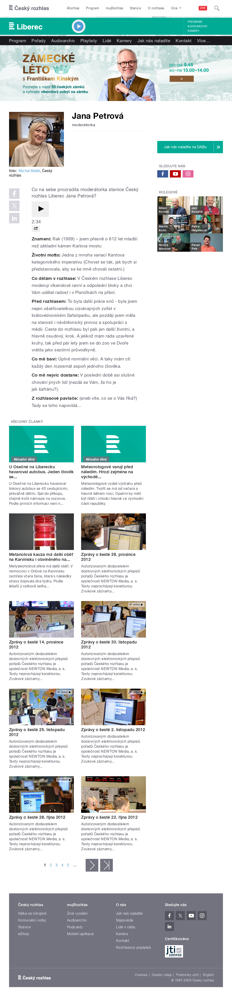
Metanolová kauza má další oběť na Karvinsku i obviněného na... (41, 557)
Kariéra (122, 934)
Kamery (193, 30)
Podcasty (75, 927)
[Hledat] (217, 8)
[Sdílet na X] (14, 206)
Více (203, 40)
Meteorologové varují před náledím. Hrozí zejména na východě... (107, 471)
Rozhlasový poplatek (133, 947)
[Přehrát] (40, 209)
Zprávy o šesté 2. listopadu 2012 (113, 729)
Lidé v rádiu (125, 927)
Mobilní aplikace (80, 934)
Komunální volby (32, 920)
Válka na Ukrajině (32, 913)
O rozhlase (156, 8)
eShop (23, 934)
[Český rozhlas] (29, 8)
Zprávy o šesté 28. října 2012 (37, 817)
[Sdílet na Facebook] (14, 193)
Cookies (141, 975)
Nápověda (124, 920)
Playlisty (88, 40)
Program (92, 8)
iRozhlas (73, 8)
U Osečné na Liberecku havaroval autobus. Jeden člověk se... (41, 471)
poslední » (106, 865)
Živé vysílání (77, 913)
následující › (92, 865)
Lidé (107, 40)
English (208, 975)
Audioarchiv (197, 26)
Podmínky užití (187, 975)
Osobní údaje (162, 975)
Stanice (135, 8)
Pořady (38, 40)
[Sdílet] (36, 228)
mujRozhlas (114, 8)
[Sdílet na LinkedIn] (14, 218)
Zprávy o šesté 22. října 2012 (109, 817)
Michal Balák (29, 171)
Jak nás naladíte (154, 40)
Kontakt (183, 40)
